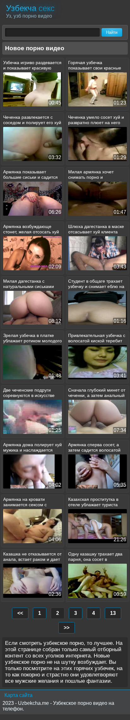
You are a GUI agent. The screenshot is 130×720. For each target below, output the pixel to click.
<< (20, 613)
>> (66, 627)
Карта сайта (18, 695)
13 (113, 613)
